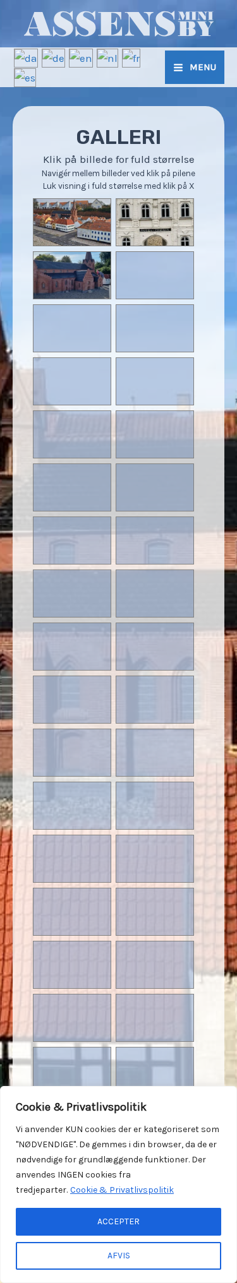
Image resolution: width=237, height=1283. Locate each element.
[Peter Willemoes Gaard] (72, 348)
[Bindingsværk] (72, 879)
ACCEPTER (118, 1221)
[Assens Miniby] (154, 773)
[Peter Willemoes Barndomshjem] (72, 985)
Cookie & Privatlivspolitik (122, 1190)
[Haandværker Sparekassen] (154, 295)
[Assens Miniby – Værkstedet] (154, 666)
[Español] (25, 76)
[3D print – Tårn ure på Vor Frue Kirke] (72, 773)
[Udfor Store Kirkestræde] (72, 666)
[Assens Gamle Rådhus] (154, 719)
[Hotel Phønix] (154, 242)
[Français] (132, 57)
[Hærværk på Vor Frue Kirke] (154, 613)
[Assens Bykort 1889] (154, 985)
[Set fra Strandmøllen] (72, 613)
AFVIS (118, 1255)
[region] (118, 1184)
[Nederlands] (108, 57)
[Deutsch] (54, 57)
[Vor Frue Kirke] (72, 295)
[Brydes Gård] (72, 1038)
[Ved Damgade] (72, 242)
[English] (81, 57)
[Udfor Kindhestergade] (154, 1038)
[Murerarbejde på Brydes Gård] (154, 401)
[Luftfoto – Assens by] (154, 507)
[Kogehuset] (72, 507)
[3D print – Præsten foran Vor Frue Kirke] (72, 560)
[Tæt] (223, 1096)
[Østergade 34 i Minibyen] (72, 401)
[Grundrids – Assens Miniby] (154, 560)
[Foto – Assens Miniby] (72, 719)
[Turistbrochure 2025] (72, 454)
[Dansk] (26, 57)
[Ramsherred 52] (154, 454)
